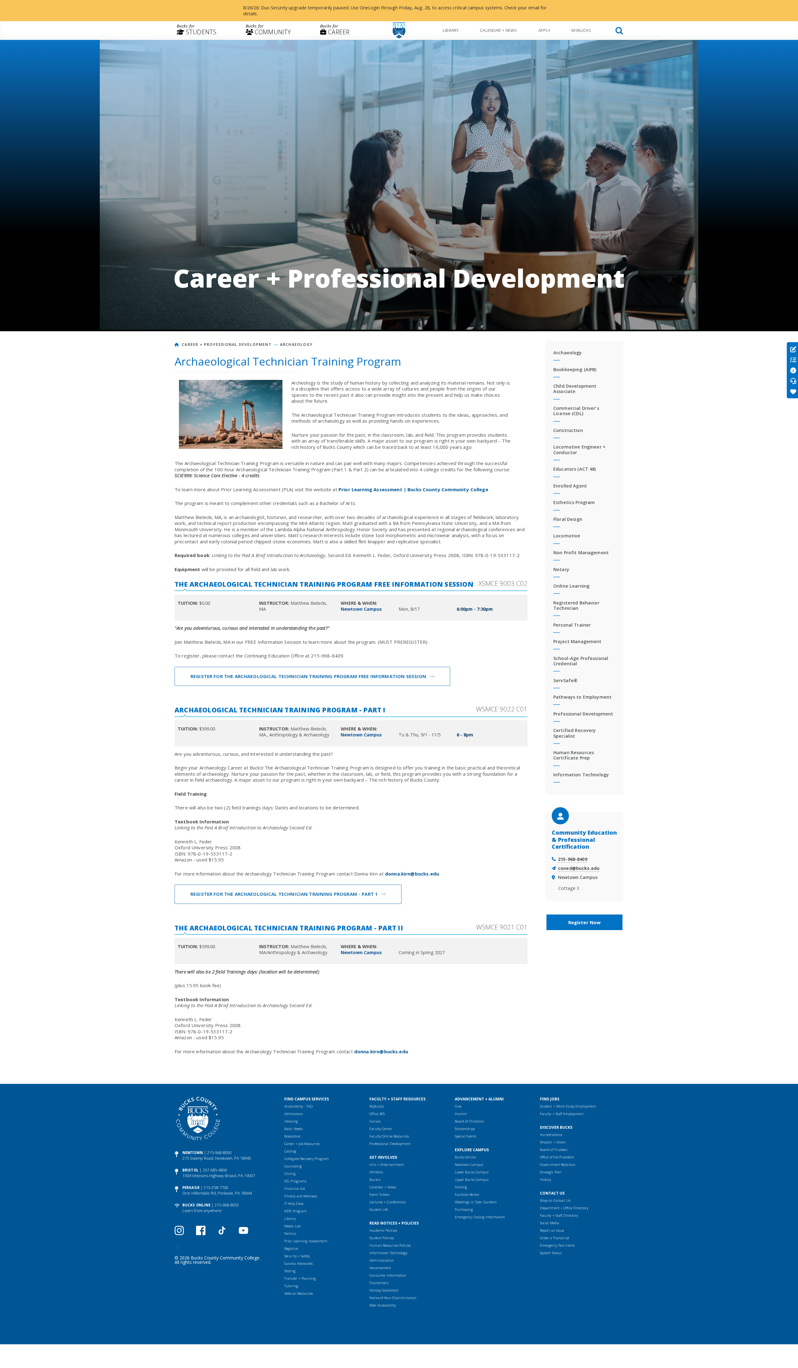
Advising (291, 1121)
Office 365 (377, 1113)
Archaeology (296, 344)
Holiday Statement (383, 1290)
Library (451, 30)
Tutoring (291, 1285)
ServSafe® (565, 680)
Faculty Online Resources (389, 1136)
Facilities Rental (467, 1194)
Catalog (290, 1151)
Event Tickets (379, 1194)
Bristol (190, 1170)
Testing (290, 1271)
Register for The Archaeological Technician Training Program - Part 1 (284, 894)
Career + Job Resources (302, 1143)
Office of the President (557, 1157)
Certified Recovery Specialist (574, 733)
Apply (544, 30)
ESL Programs (295, 1181)
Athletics (376, 1172)
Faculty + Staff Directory (559, 1215)
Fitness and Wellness (300, 1196)
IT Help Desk (294, 1203)
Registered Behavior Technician (576, 605)
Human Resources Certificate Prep (573, 755)
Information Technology (581, 775)
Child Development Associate (574, 388)
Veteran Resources (298, 1293)
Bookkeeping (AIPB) (575, 369)
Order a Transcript (554, 1237)
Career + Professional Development (227, 344)
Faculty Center (380, 1128)
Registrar (291, 1248)
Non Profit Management (581, 552)
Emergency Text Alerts (557, 1245)
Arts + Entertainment (386, 1164)
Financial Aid (294, 1188)
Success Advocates (298, 1263)
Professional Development (583, 714)
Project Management (577, 641)
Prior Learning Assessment (305, 1241)
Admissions (293, 1113)
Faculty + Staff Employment (562, 1113)
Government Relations (557, 1164)
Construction (568, 430)
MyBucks (581, 30)
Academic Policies (383, 1230)
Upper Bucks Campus (472, 1179)
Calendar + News (498, 30)
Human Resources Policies (390, 1245)
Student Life (378, 1209)
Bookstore (292, 1136)
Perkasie (191, 1187)
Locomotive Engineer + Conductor (579, 449)
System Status (551, 1252)
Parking (461, 1187)
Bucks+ (375, 1179)
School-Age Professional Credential (580, 661)
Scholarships (465, 1128)
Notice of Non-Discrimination (392, 1297)
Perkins (290, 1233)
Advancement (380, 1267)
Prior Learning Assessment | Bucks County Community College (413, 489)
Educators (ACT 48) (574, 469)
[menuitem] (196, 30)
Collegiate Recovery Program (306, 1158)
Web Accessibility (382, 1305)
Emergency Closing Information (480, 1217)
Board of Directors (469, 1121)
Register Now (584, 922)
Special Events (466, 1136)
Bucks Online (196, 1205)
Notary (561, 569)
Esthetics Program (574, 502)
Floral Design (567, 519)
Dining (290, 1173)
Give (458, 1106)
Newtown (192, 1152)
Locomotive (566, 536)
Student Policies (381, 1237)
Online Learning (571, 586)
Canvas (375, 1121)
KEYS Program (295, 1211)
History (545, 1179)
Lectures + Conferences (387, 1202)
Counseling (293, 1166)
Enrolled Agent (570, 486)
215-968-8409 (572, 859)
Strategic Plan (551, 1172)
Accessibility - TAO (298, 1106)
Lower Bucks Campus (472, 1172)
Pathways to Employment (582, 697)
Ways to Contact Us (555, 1200)
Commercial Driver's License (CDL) (576, 410)
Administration (381, 1260)
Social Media (549, 1222)
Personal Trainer (572, 625)
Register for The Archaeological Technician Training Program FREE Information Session (308, 676)
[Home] (177, 344)
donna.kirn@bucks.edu (412, 874)
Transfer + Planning (300, 1278)
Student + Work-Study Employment (568, 1106)
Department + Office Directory (564, 1207)
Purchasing (464, 1209)
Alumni (461, 1113)
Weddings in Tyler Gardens (476, 1202)
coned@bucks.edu (578, 868)
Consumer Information (387, 1275)
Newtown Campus (469, 1164)
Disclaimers (378, 1282)
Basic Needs (293, 1128)
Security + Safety (297, 1256)
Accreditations (551, 1134)
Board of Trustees (553, 1149)
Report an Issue (552, 1230)
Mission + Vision (553, 1142)
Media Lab (292, 1226)
